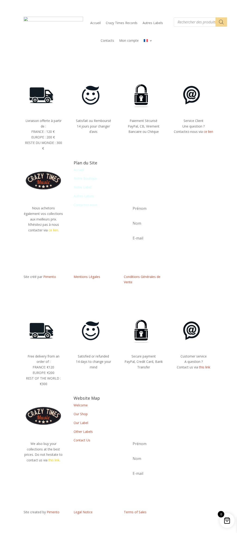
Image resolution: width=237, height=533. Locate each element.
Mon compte (129, 40)
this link (204, 367)
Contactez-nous (85, 205)
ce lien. (54, 230)
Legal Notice (83, 512)
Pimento (49, 276)
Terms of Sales (135, 512)
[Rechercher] (221, 22)
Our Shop (81, 414)
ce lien (208, 131)
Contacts (107, 40)
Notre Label (82, 187)
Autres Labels (153, 23)
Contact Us (82, 440)
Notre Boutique (85, 178)
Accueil (95, 23)
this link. (54, 460)
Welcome (81, 405)
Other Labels (83, 431)
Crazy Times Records (121, 23)
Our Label (81, 423)
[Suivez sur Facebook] (193, 277)
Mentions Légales (87, 276)
